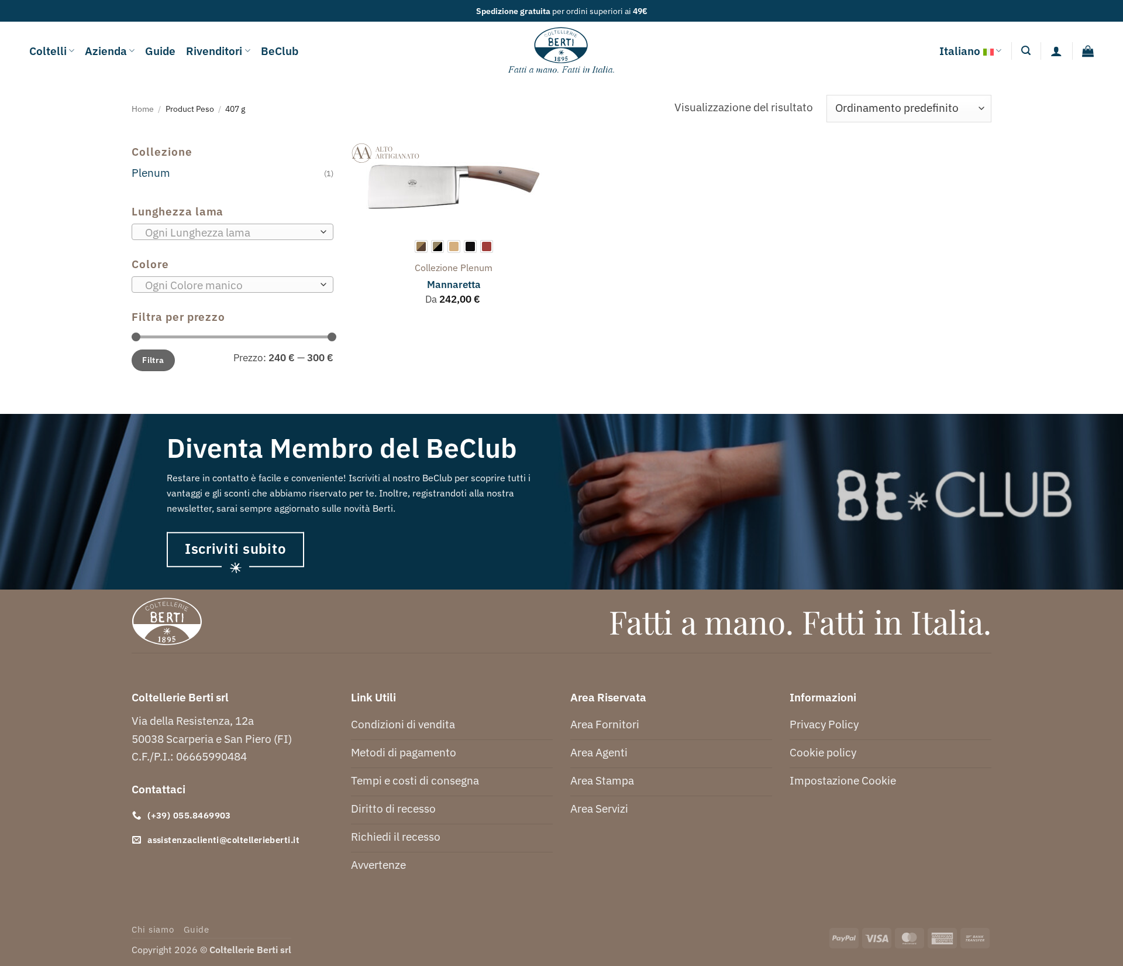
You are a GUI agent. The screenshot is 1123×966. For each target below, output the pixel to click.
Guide (160, 50)
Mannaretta (454, 284)
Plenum (151, 172)
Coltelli (48, 50)
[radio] (421, 246)
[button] (1026, 50)
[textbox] (229, 232)
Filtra (153, 359)
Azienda (106, 50)
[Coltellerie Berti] (561, 51)
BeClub (279, 50)
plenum (476, 267)
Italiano (959, 50)
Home (143, 108)
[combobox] (232, 232)
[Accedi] (1056, 51)
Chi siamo (153, 929)
